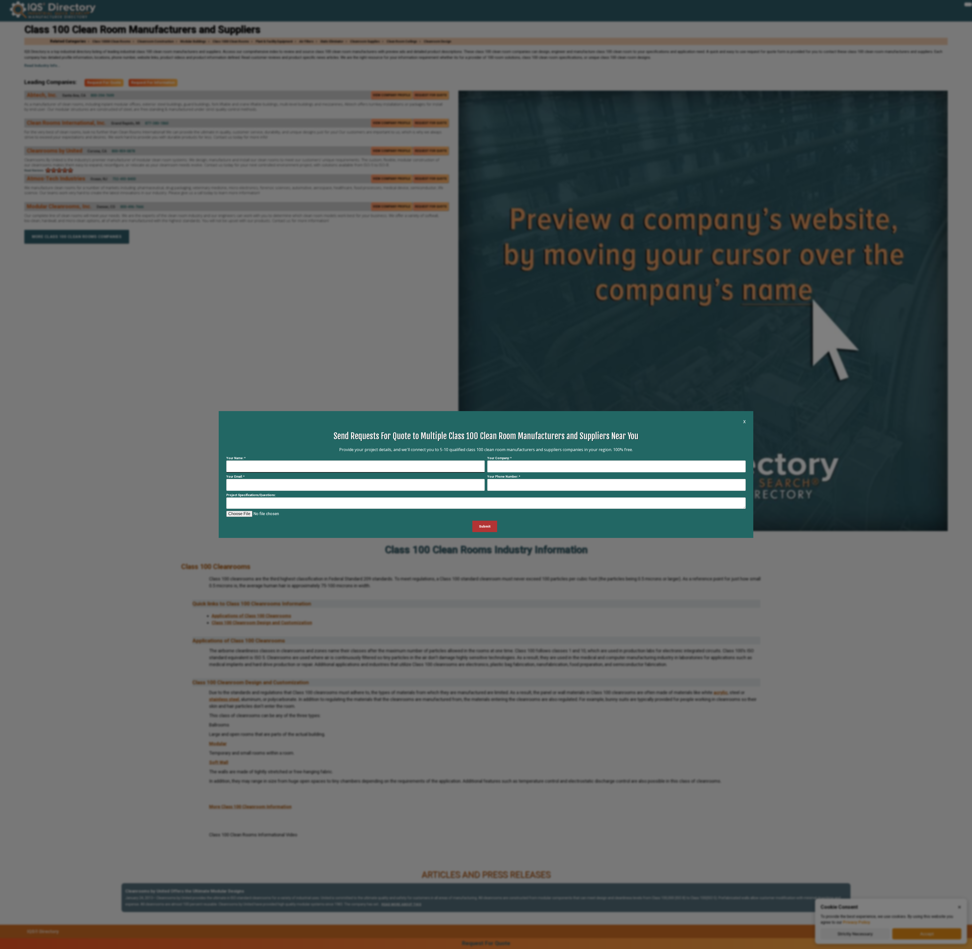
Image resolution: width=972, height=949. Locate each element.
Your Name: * (236, 458)
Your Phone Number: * (503, 476)
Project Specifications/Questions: (251, 495)
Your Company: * (499, 458)
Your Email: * (235, 476)
